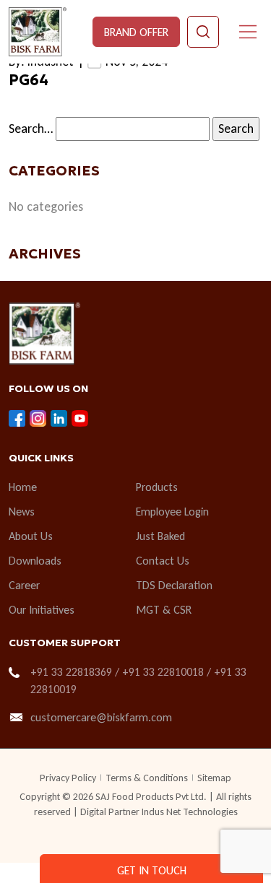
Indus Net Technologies (190, 812)
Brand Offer (136, 32)
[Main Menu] (247, 31)
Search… (31, 128)
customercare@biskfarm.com (101, 717)
